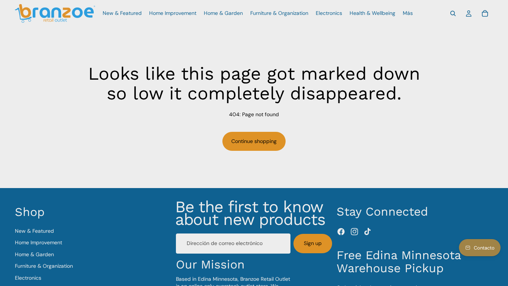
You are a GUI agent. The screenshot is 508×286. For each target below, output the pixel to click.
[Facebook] (341, 231)
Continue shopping (254, 141)
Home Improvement (38, 242)
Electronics (28, 277)
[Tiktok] (367, 231)
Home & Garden (34, 254)
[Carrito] (485, 13)
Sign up (313, 243)
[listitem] (408, 13)
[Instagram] (354, 231)
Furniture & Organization (44, 266)
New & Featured (34, 231)
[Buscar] (453, 13)
